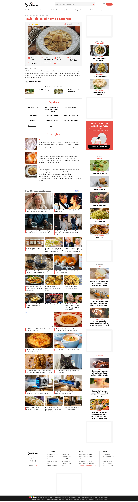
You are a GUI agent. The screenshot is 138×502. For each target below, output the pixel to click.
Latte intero (67, 115)
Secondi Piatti (65, 454)
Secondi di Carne (66, 461)
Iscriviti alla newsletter (99, 146)
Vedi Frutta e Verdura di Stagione (87, 465)
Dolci (63, 465)
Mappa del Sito (74, 471)
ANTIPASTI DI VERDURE (99, 171)
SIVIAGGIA (88, 497)
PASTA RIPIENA (45, 15)
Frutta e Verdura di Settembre (86, 463)
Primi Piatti (50, 456)
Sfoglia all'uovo (69, 107)
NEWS (99, 369)
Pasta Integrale (51, 463)
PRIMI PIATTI (35, 15)
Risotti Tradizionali (52, 465)
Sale (51, 126)
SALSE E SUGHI (99, 187)
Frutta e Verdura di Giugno (85, 456)
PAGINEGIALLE (51, 497)
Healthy (90, 10)
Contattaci (67, 471)
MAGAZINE (99, 389)
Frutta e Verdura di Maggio (85, 454)
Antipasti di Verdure (52, 454)
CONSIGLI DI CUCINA (99, 279)
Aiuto (63, 499)
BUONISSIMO (100, 497)
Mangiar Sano (106, 454)
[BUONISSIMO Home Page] (31, 4)
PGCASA (67, 497)
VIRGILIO (45, 497)
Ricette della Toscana (108, 465)
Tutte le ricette (29, 10)
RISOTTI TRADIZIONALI (99, 56)
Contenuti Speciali (58, 471)
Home (26, 15)
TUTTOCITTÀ (80, 497)
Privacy (43, 499)
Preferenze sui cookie (56, 499)
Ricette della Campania (109, 459)
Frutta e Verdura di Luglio (85, 459)
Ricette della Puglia (108, 463)
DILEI (84, 497)
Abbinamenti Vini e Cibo (109, 456)
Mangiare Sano (79, 10)
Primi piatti (99, 42)
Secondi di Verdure (66, 456)
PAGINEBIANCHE (72, 497)
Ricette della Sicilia (108, 461)
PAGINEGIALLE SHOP (59, 497)
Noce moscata (32, 126)
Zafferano (49, 115)
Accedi (109, 4)
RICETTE (30, 15)
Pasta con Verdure (52, 461)
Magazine (65, 10)
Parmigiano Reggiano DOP (71, 120)
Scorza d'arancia (33, 107)
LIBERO (40, 497)
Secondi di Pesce (66, 459)
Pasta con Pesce (51, 459)
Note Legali (39, 499)
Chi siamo (34, 499)
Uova (46, 107)
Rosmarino (49, 120)
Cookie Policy (49, 499)
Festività (42, 10)
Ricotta (31, 115)
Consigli (101, 10)
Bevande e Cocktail (66, 463)
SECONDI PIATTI (99, 219)
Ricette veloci (54, 10)
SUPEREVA (106, 497)
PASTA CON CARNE (99, 74)
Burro (32, 120)
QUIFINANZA (94, 497)
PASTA (40, 15)
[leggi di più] (81, 82)
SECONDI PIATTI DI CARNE (99, 235)
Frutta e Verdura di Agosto (85, 461)
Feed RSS (82, 471)
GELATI (99, 203)
